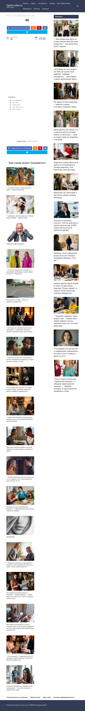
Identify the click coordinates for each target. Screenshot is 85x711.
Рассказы (37, 9)
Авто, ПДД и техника (63, 3)
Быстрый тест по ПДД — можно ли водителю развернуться (17, 300)
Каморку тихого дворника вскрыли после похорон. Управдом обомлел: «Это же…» (65, 257)
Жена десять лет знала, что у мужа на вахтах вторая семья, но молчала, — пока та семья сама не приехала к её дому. (66, 135)
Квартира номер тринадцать (15, 244)
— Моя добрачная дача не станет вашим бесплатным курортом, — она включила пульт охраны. (66, 42)
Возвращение (10, 537)
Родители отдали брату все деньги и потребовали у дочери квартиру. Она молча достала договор (66, 166)
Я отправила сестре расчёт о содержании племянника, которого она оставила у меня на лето (66, 352)
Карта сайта (47, 697)
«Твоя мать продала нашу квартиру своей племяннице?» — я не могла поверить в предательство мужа (19, 688)
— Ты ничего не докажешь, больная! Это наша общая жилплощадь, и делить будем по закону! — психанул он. (19, 272)
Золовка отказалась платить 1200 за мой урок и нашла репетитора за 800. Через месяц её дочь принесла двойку (66, 225)
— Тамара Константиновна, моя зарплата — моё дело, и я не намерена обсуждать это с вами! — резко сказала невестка (19, 565)
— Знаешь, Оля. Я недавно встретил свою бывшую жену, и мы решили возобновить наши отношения (19, 419)
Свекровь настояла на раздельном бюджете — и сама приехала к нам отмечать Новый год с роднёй (20, 509)
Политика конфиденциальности (63, 697)
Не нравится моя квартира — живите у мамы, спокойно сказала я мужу (65, 104)
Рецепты (25, 3)
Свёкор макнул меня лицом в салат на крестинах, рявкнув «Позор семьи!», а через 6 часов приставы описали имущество (66, 288)
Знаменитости (27, 9)
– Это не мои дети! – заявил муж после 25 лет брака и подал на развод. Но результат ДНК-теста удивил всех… (19, 658)
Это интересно (42, 3)
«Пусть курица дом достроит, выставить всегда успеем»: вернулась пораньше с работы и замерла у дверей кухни (19, 389)
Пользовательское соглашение (17, 697)
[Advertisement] (27, 56)
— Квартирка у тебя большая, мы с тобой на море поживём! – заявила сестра (19, 216)
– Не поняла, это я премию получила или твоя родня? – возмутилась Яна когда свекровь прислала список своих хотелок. (19, 329)
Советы (33, 3)
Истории (52, 3)
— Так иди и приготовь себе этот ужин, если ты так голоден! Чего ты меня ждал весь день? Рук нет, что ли (20, 479)
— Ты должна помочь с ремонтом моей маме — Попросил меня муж (18, 189)
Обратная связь (35, 697)
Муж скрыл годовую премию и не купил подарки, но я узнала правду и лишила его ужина (19, 449)
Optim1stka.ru (14, 5)
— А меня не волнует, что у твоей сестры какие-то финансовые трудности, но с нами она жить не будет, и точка (19, 359)
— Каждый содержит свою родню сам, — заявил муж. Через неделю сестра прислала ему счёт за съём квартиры (66, 321)
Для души (45, 9)
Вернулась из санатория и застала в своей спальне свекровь (65, 195)
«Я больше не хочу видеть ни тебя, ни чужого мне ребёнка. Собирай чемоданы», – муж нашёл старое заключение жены (65, 74)
